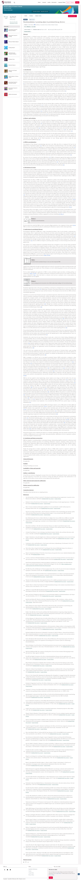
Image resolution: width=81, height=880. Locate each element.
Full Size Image (12, 19)
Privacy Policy (51, 874)
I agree (51, 877)
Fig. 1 (62, 214)
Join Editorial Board (7, 8)
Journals (44, 2)
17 (49, 157)
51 (34, 399)
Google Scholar (57, 498)
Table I (45, 255)
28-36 (48, 255)
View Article (51, 498)
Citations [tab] (31, 15)
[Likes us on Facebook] (10, 869)
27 (66, 249)
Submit (77, 2)
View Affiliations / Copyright (30, 26)
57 (27, 418)
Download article (72, 16)
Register (72, 2)
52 (44, 406)
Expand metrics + (27, 31)
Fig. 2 (35, 275)
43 (64, 368)
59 (64, 422)
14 (40, 145)
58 (68, 419)
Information (53, 2)
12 (71, 131)
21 (71, 207)
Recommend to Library (14, 23)
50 (24, 394)
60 (30, 428)
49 (45, 388)
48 (31, 387)
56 (56, 414)
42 (48, 368)
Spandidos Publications (33, 869)
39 (63, 318)
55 (55, 411)
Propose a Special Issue (8, 9)
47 (66, 379)
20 (74, 199)
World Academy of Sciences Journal (13, 6)
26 (31, 240)
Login (68, 2)
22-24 (74, 225)
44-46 (25, 375)
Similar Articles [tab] (38, 15)
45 (66, 419)
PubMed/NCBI (45, 498)
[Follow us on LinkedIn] (7, 869)
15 (74, 147)
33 (46, 334)
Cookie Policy (58, 873)
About (39, 2)
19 (24, 194)
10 (39, 128)
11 (64, 129)
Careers (30, 871)
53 (45, 406)
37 (40, 289)
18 (63, 164)
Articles (49, 2)
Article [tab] (25, 15)
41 (31, 363)
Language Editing (61, 2)
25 (74, 236)
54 (25, 409)
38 (45, 304)
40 (72, 361)
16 (71, 154)
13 (39, 139)
